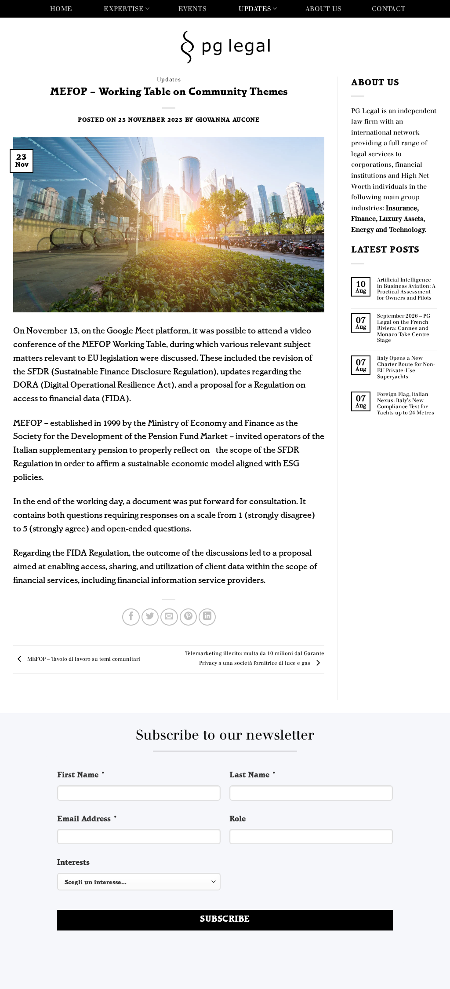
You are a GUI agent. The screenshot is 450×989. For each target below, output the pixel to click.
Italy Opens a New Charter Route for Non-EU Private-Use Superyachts (406, 367)
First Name (81, 775)
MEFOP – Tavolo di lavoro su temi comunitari (83, 659)
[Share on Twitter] (150, 617)
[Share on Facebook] (131, 617)
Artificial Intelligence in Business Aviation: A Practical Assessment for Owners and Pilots (406, 289)
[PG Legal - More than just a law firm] (225, 47)
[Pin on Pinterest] (188, 617)
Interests (73, 863)
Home (61, 8)
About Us (323, 8)
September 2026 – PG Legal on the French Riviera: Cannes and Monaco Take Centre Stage (403, 328)
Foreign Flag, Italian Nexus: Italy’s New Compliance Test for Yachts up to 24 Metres (405, 403)
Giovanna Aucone (228, 120)
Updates (255, 8)
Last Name (252, 775)
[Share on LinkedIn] (207, 617)
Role (237, 819)
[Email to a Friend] (169, 617)
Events (192, 8)
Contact (389, 8)
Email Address (87, 819)
